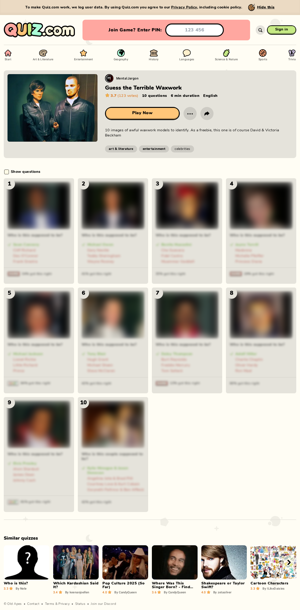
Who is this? (16, 583)
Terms (49, 604)
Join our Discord (103, 604)
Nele (21, 588)
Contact (33, 604)
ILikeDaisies (273, 588)
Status (80, 604)
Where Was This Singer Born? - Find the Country (171, 587)
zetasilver (222, 592)
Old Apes (14, 604)
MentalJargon (127, 78)
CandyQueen (125, 592)
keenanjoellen (77, 592)
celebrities (182, 149)
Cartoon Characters (270, 583)
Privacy (64, 604)
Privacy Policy (184, 7)
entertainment (154, 149)
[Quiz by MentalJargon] (109, 78)
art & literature (121, 149)
